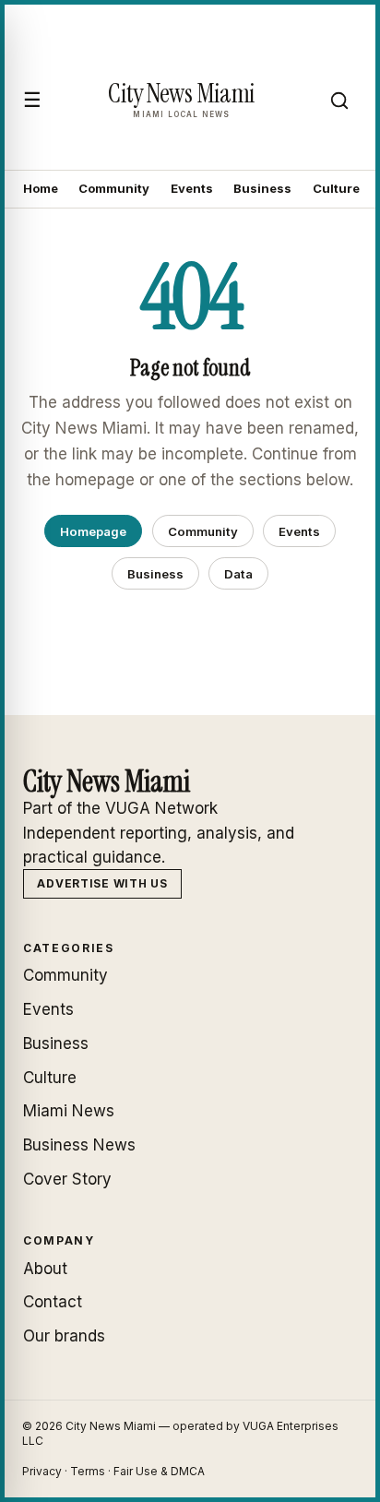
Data (238, 573)
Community (113, 188)
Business (262, 188)
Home (40, 188)
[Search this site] (339, 100)
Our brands (64, 1336)
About (45, 1268)
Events (192, 188)
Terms (87, 1471)
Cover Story (67, 1179)
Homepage (93, 531)
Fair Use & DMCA (159, 1471)
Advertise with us (102, 883)
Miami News (68, 1111)
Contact (52, 1302)
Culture (336, 188)
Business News (79, 1145)
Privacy (42, 1471)
